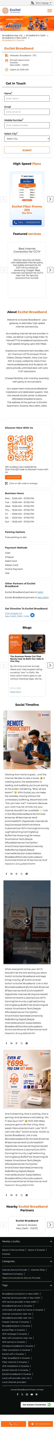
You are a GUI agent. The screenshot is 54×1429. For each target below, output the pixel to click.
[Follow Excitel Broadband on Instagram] (27, 1394)
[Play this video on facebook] (27, 922)
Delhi (40, 592)
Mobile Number (13, 120)
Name (8, 93)
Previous (4, 199)
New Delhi (43, 597)
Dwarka (6, 1254)
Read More (15, 692)
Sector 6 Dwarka (36, 1250)
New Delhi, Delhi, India (17, 616)
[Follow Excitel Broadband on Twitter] (22, 1394)
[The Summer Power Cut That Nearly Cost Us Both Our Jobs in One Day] (27, 644)
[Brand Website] (36, 1394)
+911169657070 (29, 222)
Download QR (13, 477)
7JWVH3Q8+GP (13, 613)
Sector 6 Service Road (13, 1250)
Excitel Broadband (27, 1220)
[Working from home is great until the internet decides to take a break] (27, 740)
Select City (10, 133)
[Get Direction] (32, 616)
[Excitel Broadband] (11, 10)
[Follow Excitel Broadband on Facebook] (17, 1394)
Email (7, 107)
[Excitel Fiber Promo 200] (27, 199)
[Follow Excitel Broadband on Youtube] (31, 1394)
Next (50, 199)
